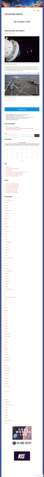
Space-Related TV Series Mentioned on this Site (14, 174)
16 (26, 152)
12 (7, 152)
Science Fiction (7, 360)
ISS (5, 294)
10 (31, 149)
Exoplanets (7, 268)
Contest (6, 247)
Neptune (6, 328)
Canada (6, 223)
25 (36, 155)
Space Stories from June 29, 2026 (12, 192)
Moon (12, 100)
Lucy (5, 312)
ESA (5, 260)
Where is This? (7, 422)
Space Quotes (7, 370)
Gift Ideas (6, 278)
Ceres (6, 228)
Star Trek (6, 380)
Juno (5, 304)
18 (36, 152)
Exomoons (6, 265)
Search (6, 133)
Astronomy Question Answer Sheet (12, 168)
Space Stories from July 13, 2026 (12, 190)
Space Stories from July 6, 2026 (11, 191)
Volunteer (6, 415)
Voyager (6, 417)
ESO (5, 262)
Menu (38, 10)
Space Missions (7, 367)
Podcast (6, 339)
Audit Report (7, 213)
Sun (5, 388)
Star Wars (6, 383)
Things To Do (7, 391)
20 (12, 155)
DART (6, 252)
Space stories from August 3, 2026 (12, 186)
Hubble (6, 286)
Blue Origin (7, 218)
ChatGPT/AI (7, 231)
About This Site (8, 167)
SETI (5, 362)
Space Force (7, 365)
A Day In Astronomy (8, 200)
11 (36, 149)
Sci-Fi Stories (7, 357)
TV (5, 394)
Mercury (6, 318)
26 (7, 157)
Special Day (7, 378)
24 (31, 155)
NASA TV (6, 70)
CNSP (6, 239)
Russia (6, 346)
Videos (6, 412)
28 (17, 157)
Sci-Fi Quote (7, 354)
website (14, 70)
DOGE (6, 255)
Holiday (6, 283)
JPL (5, 302)
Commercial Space (8, 242)
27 (12, 157)
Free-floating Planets (8, 270)
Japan (6, 299)
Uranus (6, 407)
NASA (14, 100)
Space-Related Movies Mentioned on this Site (14, 173)
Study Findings (7, 386)
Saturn (6, 352)
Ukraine (6, 399)
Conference (7, 244)
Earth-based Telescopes (9, 257)
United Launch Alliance (9, 404)
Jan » (23, 160)
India (5, 291)
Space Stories (7, 373)
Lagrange (6, 310)
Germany (6, 276)
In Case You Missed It (9, 289)
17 (31, 152)
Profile (6, 341)
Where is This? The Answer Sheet (12, 176)
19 (7, 155)
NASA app (21, 70)
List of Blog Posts (9, 169)
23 (26, 155)
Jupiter (6, 307)
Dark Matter (7, 249)
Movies (6, 323)
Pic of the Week (9, 170)
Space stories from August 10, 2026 (12, 184)
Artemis (9, 100)
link (29, 114)
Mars (6, 315)
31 (31, 157)
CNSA (6, 236)
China (6, 234)
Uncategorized (7, 401)
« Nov (21, 160)
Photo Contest (7, 333)
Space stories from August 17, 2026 (12, 183)
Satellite (6, 349)
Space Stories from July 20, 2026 (12, 188)
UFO (5, 396)
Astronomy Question (8, 210)
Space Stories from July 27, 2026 (12, 187)
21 (17, 155)
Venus (6, 409)
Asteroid (6, 207)
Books (6, 221)
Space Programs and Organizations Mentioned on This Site (16, 172)
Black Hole (7, 215)
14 (17, 152)
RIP (5, 344)
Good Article (7, 281)
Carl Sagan (7, 226)
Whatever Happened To (9, 420)
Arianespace (7, 202)
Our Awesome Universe (14, 14)
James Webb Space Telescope (10, 297)
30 (26, 157)
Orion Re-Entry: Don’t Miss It (14, 30)
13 (12, 152)
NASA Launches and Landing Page (12, 127)
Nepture (6, 331)
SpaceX (6, 375)
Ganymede (7, 273)
